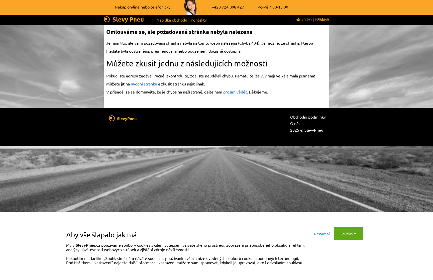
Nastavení (322, 233)
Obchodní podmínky (308, 116)
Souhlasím (349, 233)
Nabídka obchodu (171, 19)
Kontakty (199, 19)
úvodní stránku (144, 83)
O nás (295, 123)
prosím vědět (235, 91)
